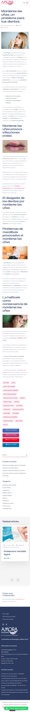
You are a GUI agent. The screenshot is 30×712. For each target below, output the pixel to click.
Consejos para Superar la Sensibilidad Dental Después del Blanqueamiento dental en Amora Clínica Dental (14, 692)
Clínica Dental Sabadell (9, 394)
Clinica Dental (6, 487)
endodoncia (5, 490)
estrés (4, 66)
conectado (19, 599)
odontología (6, 413)
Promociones (6, 506)
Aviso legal (5, 613)
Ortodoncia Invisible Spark (10, 468)
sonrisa (5, 424)
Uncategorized (6, 508)
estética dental (7, 401)
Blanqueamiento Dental (9, 485)
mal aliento (19, 405)
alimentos (16, 274)
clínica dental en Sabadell (10, 390)
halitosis (16, 401)
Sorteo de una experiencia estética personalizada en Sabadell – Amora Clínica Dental (13, 685)
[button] (16, 708)
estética (22, 398)
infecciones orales (8, 405)
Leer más (6, 558)
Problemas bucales (8, 503)
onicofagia (16, 413)
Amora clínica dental (9, 386)
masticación (6, 409)
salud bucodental (8, 421)
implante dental (7, 495)
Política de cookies (8, 619)
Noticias (5, 27)
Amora (20, 25)
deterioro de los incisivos (10, 398)
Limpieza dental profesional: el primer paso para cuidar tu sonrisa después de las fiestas (14, 473)
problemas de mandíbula (10, 417)
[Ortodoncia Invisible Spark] (15, 534)
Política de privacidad (8, 616)
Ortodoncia (5, 500)
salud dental (19, 421)
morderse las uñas (18, 409)
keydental (21, 545)
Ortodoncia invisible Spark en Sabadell (13, 465)
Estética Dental (6, 493)
